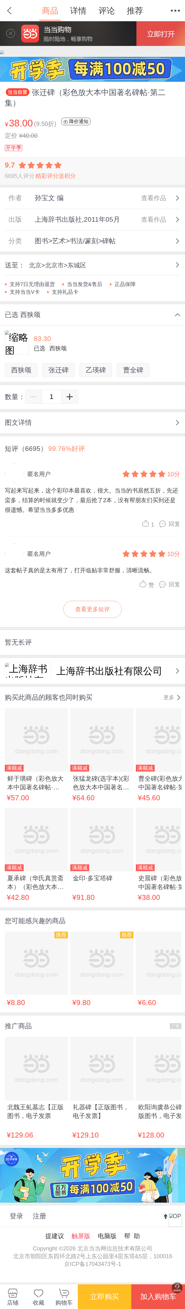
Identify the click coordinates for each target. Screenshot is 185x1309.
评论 (107, 10)
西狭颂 (21, 370)
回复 (174, 524)
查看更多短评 (92, 609)
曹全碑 (133, 370)
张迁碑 (58, 370)
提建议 (54, 1236)
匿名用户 (39, 474)
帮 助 (132, 1236)
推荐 (135, 10)
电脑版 (107, 1236)
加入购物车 (158, 1297)
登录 (16, 1216)
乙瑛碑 (96, 370)
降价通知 (78, 121)
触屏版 (81, 1236)
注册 (39, 1216)
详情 (78, 10)
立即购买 (104, 1297)
